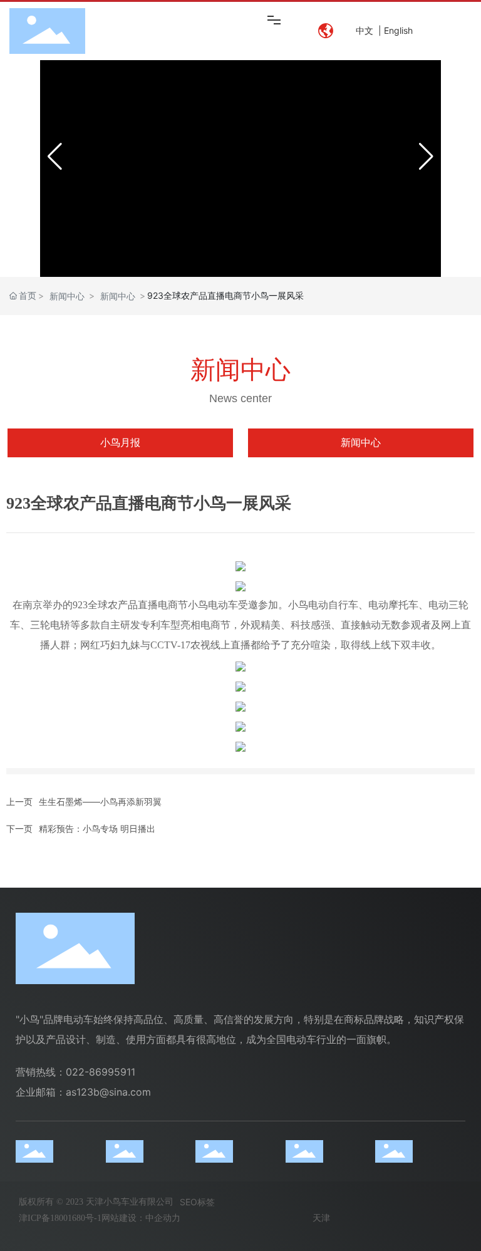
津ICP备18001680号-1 (60, 1218)
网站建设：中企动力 (140, 1218)
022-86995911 (100, 1072)
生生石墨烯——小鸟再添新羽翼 (100, 801)
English (398, 30)
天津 (321, 1218)
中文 (364, 30)
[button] (426, 156)
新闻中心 (67, 296)
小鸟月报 (120, 442)
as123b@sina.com (108, 1092)
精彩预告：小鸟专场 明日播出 (97, 829)
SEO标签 (197, 1201)
